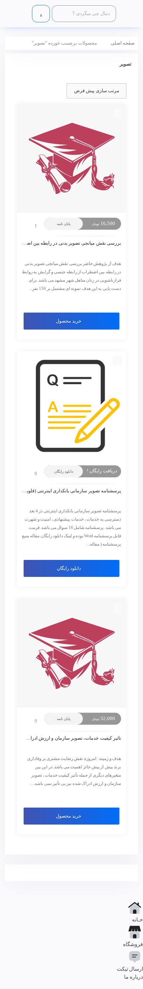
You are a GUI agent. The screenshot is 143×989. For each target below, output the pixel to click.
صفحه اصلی (123, 43)
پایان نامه (63, 224)
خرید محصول (68, 321)
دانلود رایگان (63, 471)
